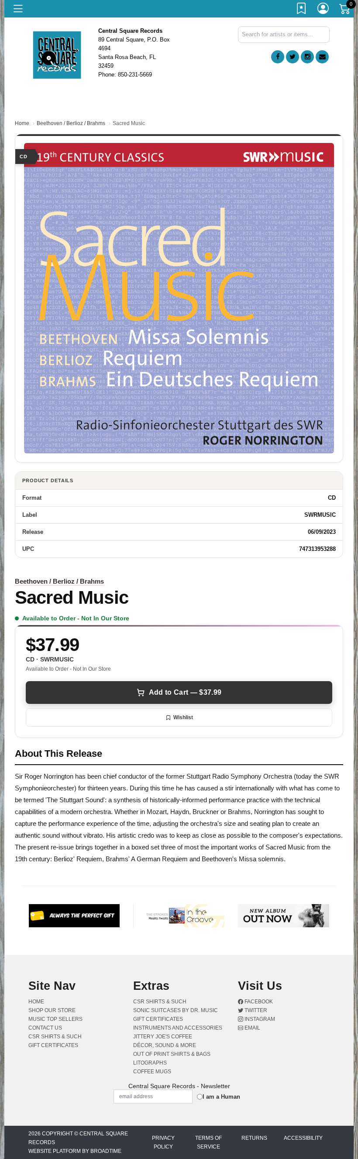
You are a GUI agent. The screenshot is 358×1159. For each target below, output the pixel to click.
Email (251, 1028)
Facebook (258, 1002)
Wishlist (183, 717)
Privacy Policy (163, 1142)
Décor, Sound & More (164, 1045)
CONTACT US (45, 1028)
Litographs (150, 1063)
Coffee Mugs (152, 1072)
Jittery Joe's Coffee (162, 1037)
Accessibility (303, 1138)
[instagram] (307, 56)
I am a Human (221, 1096)
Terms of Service (208, 1142)
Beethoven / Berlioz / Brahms (71, 123)
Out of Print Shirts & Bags (171, 1054)
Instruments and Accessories (177, 1028)
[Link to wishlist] (302, 10)
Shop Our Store (52, 1010)
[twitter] (292, 56)
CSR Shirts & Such (55, 1037)
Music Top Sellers (55, 1019)
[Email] (322, 56)
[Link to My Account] (323, 10)
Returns (254, 1138)
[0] (345, 10)
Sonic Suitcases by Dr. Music (175, 1010)
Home (22, 123)
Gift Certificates (53, 1045)
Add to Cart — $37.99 (185, 692)
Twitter (255, 1010)
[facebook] (277, 56)
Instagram (259, 1019)
